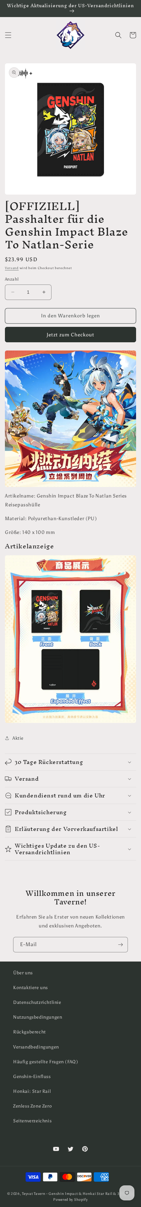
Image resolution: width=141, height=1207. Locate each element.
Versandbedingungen (36, 1047)
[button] (8, 35)
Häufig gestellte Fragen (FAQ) (45, 1062)
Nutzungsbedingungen (37, 1017)
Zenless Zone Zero (32, 1106)
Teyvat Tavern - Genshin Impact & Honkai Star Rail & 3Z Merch (78, 1194)
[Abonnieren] (120, 944)
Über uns (23, 973)
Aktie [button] (18, 738)
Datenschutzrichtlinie (37, 1002)
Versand (12, 268)
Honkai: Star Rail (32, 1091)
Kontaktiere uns (30, 987)
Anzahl (11, 279)
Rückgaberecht (29, 1032)
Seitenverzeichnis (32, 1121)
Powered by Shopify (70, 1199)
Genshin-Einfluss (32, 1076)
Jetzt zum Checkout (70, 335)
